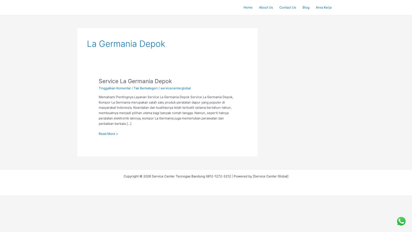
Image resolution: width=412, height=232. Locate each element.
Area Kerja (324, 7)
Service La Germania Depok (135, 81)
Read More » (108, 133)
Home (248, 7)
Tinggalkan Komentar (115, 88)
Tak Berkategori (146, 88)
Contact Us (287, 7)
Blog (306, 7)
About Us (266, 7)
